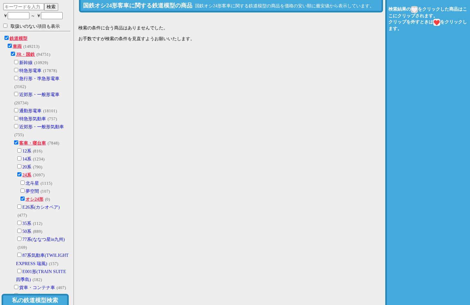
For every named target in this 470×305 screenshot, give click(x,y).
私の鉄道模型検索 (35, 300)
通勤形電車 (30, 110)
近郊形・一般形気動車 (41, 126)
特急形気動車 (32, 118)
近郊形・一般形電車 (39, 94)
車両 (17, 46)
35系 (26, 223)
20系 (26, 167)
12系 (26, 151)
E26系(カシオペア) (41, 207)
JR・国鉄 (25, 54)
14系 (26, 159)
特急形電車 (30, 70)
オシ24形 (34, 199)
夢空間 (32, 191)
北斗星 (32, 183)
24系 (26, 175)
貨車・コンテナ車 (37, 287)
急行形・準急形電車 (39, 78)
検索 (51, 6)
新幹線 (26, 62)
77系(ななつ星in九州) (43, 239)
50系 (26, 231)
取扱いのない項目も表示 (35, 26)
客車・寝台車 (32, 143)
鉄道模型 (18, 38)
